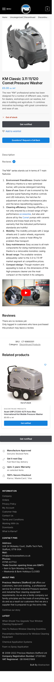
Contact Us (7, 515)
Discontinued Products (30, 344)
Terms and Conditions (13, 519)
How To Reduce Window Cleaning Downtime (24, 629)
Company (7, 496)
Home (4, 17)
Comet (25, 217)
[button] (47, 9)
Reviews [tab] (8, 161)
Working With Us (10, 523)
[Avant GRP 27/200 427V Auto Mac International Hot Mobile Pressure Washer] (24, 382)
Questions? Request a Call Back (26, 140)
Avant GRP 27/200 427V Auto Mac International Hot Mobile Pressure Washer (23, 412)
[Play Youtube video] (26, 292)
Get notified (26, 423)
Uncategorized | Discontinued (22, 17)
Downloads (7, 527)
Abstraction (44, 664)
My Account (8, 507)
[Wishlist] (45, 364)
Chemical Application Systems (17, 642)
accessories (25, 214)
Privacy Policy (9, 503)
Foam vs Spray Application (15, 646)
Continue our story (11, 610)
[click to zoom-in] (26, 45)
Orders (5, 500)
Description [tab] (8, 154)
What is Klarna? (9, 531)
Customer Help (9, 511)
